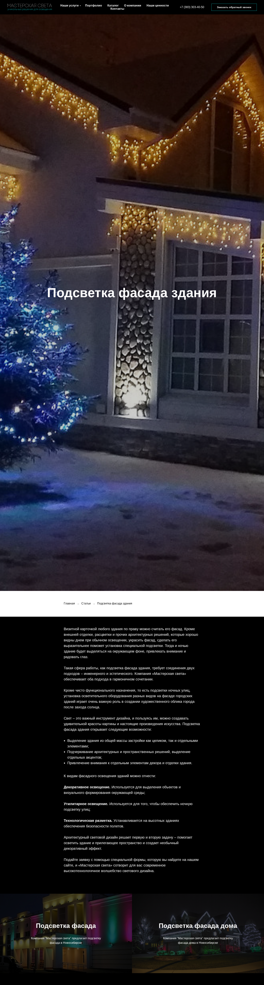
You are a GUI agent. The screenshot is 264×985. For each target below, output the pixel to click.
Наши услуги (69, 5)
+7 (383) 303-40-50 (192, 7)
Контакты (117, 8)
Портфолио (93, 5)
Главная (69, 603)
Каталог (113, 5)
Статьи (86, 603)
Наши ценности (158, 5)
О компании (132, 5)
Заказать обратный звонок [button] (234, 7)
